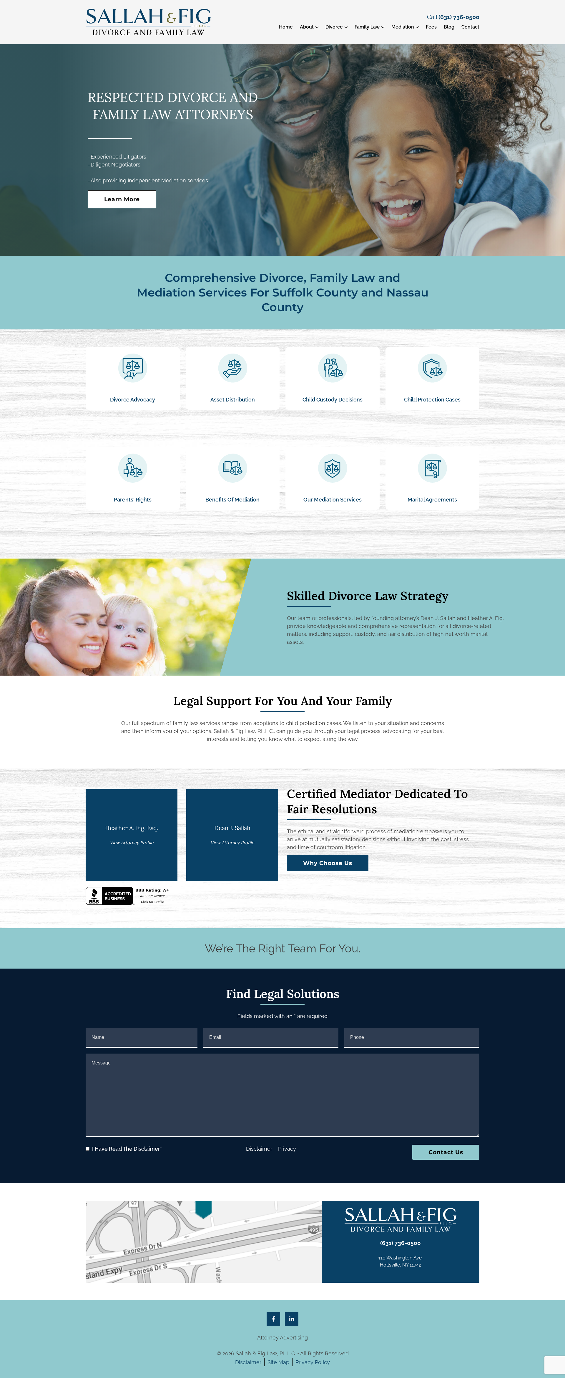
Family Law (367, 27)
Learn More (122, 199)
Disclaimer (259, 1149)
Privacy (287, 1149)
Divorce (334, 27)
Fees (431, 27)
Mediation (402, 27)
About (307, 27)
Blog (449, 27)
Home (286, 27)
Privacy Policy (312, 1362)
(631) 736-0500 (458, 17)
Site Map (278, 1362)
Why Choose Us (327, 863)
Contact (470, 27)
